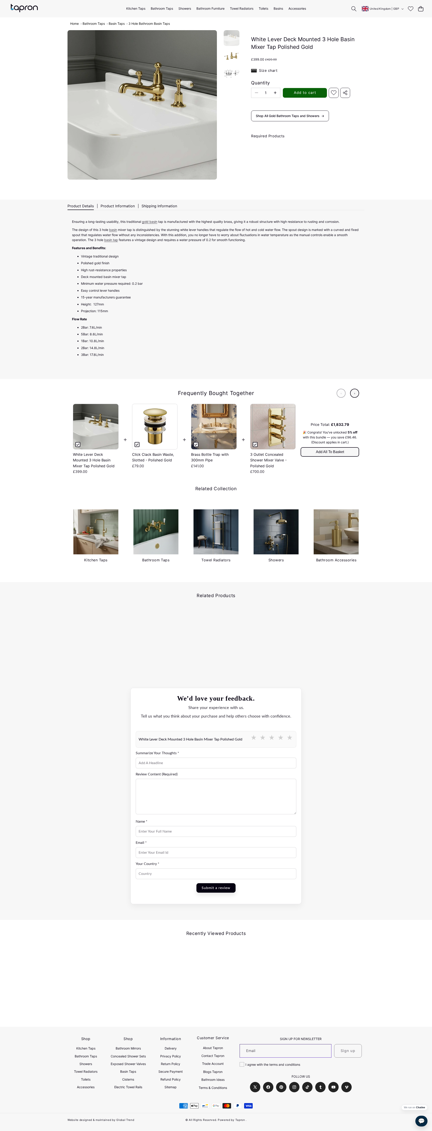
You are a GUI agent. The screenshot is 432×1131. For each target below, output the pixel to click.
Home (74, 23)
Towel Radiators (85, 1071)
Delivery (171, 1048)
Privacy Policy (170, 1056)
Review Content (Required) (157, 774)
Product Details (81, 206)
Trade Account (213, 1064)
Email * (141, 842)
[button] (421, 9)
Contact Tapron (212, 1056)
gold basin (149, 221)
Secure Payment (170, 1071)
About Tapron (213, 1048)
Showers (85, 1064)
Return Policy (170, 1064)
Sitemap (170, 1087)
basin (113, 230)
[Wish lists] (410, 9)
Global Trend (125, 1120)
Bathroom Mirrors (128, 1048)
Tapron (240, 1120)
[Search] (354, 9)
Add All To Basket (330, 452)
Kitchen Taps (85, 1048)
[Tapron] (24, 8)
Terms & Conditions (213, 1088)
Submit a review (216, 888)
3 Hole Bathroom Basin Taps (149, 23)
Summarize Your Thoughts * (157, 753)
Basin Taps (117, 23)
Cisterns (128, 1079)
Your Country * (147, 864)
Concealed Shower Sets (128, 1056)
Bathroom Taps (94, 23)
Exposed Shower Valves (128, 1064)
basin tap (111, 240)
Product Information (118, 206)
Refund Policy (170, 1079)
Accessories (85, 1087)
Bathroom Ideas (213, 1079)
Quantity (260, 83)
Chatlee (420, 1107)
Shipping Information (159, 206)
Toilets (85, 1079)
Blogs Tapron (213, 1072)
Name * (141, 821)
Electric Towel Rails (128, 1087)
